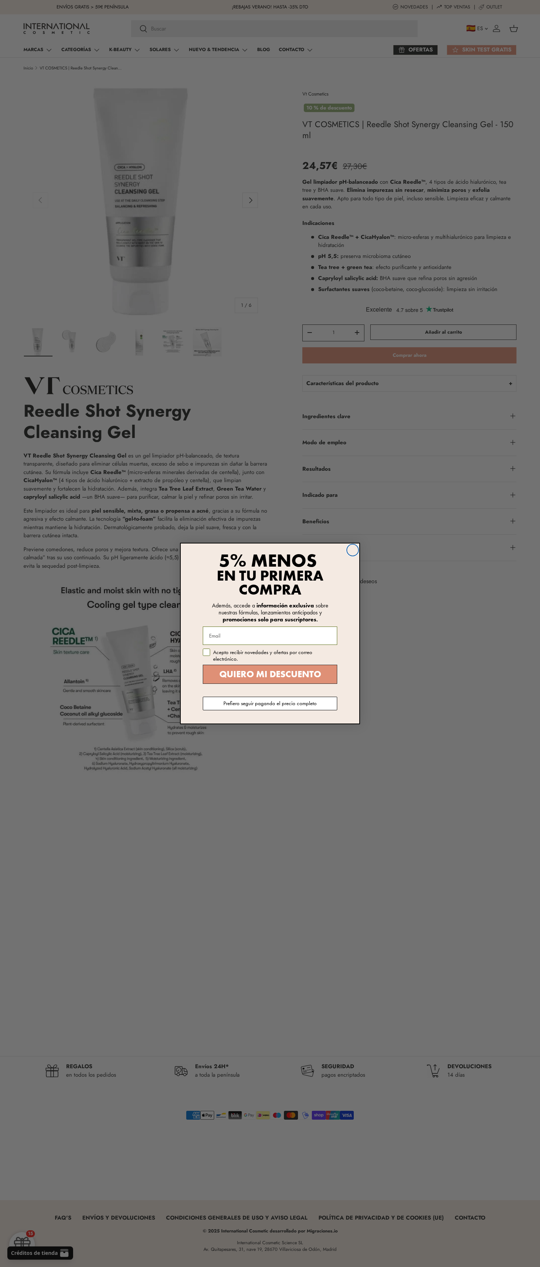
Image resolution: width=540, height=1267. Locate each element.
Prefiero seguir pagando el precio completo (270, 703)
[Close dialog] (353, 550)
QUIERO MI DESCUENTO (270, 674)
